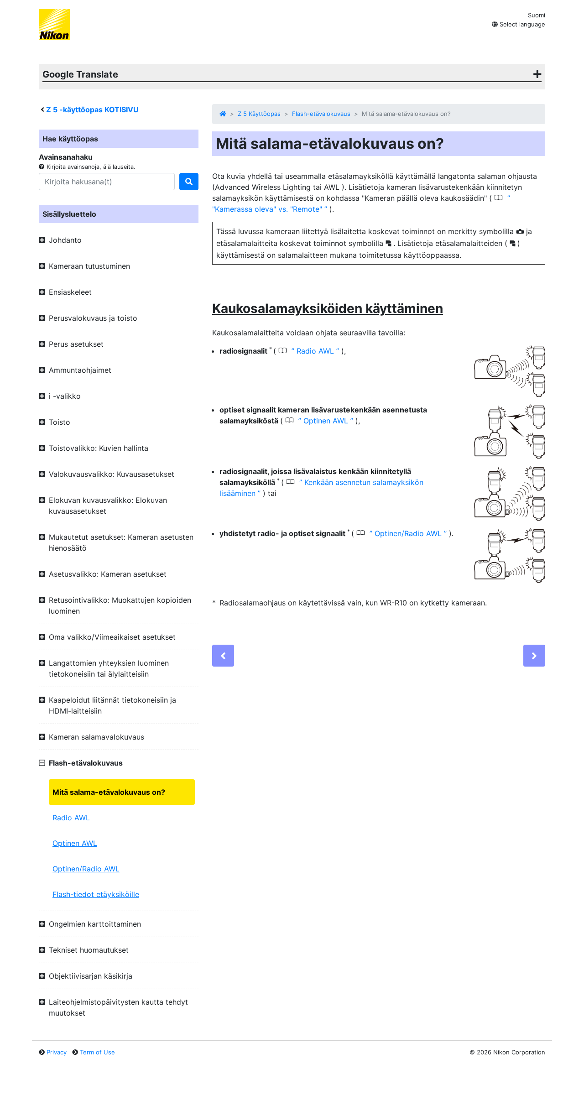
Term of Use (97, 1052)
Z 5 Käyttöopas (259, 113)
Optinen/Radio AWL (86, 868)
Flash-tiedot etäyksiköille (95, 894)
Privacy (57, 1052)
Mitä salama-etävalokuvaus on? (108, 792)
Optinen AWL (74, 843)
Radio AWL (71, 817)
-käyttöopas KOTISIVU (92, 109)
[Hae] (188, 181)
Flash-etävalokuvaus (321, 113)
